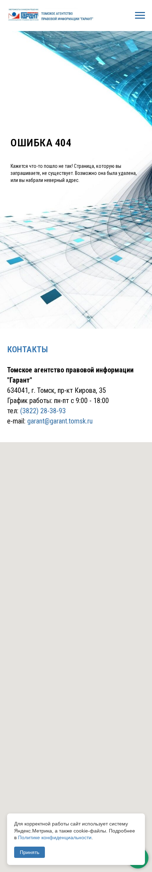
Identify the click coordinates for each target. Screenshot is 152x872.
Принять (29, 852)
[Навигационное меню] (140, 15)
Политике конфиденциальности (55, 837)
